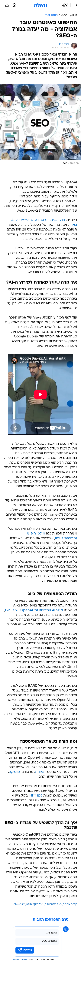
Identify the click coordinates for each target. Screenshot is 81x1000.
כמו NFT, (35, 795)
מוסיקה (14, 772)
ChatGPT (19, 904)
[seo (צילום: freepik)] (40, 125)
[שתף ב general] (7, 5)
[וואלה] (40, 5)
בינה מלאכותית (53, 904)
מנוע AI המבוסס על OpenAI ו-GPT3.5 (34, 610)
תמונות (40, 772)
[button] (64, 5)
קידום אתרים (70, 904)
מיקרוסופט (32, 904)
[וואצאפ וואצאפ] (14, 5)
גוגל (41, 904)
